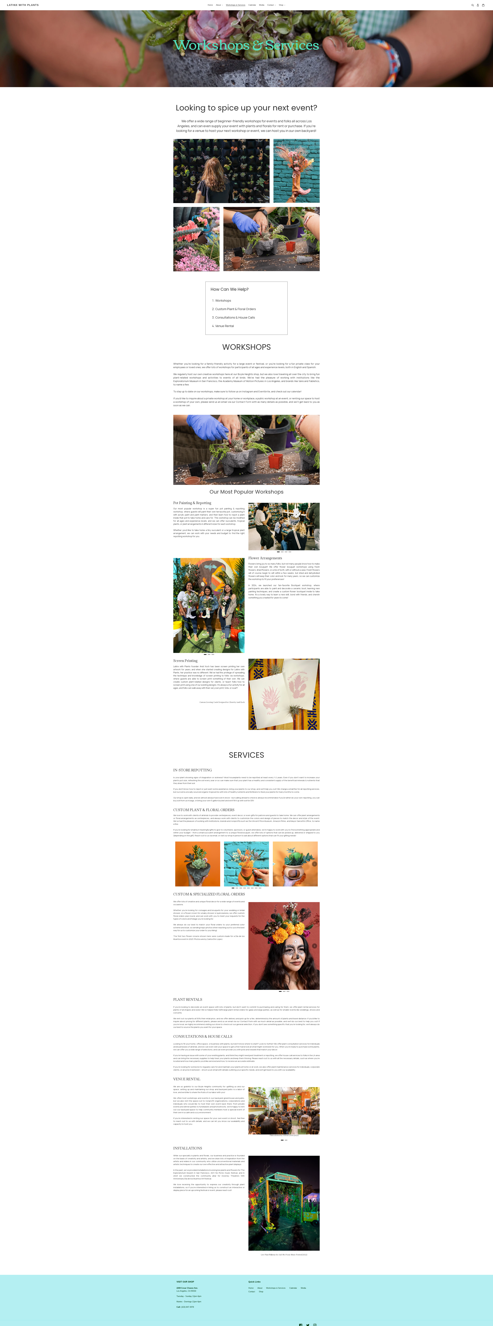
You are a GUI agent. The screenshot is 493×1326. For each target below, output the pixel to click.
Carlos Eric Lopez (214, 939)
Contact (251, 1291)
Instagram (247, 391)
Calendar (293, 1288)
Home (251, 1288)
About (259, 1288)
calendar (296, 391)
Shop (261, 1291)
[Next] (314, 526)
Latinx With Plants (23, 5)
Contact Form (243, 401)
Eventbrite (264, 391)
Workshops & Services (276, 1288)
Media (303, 1288)
